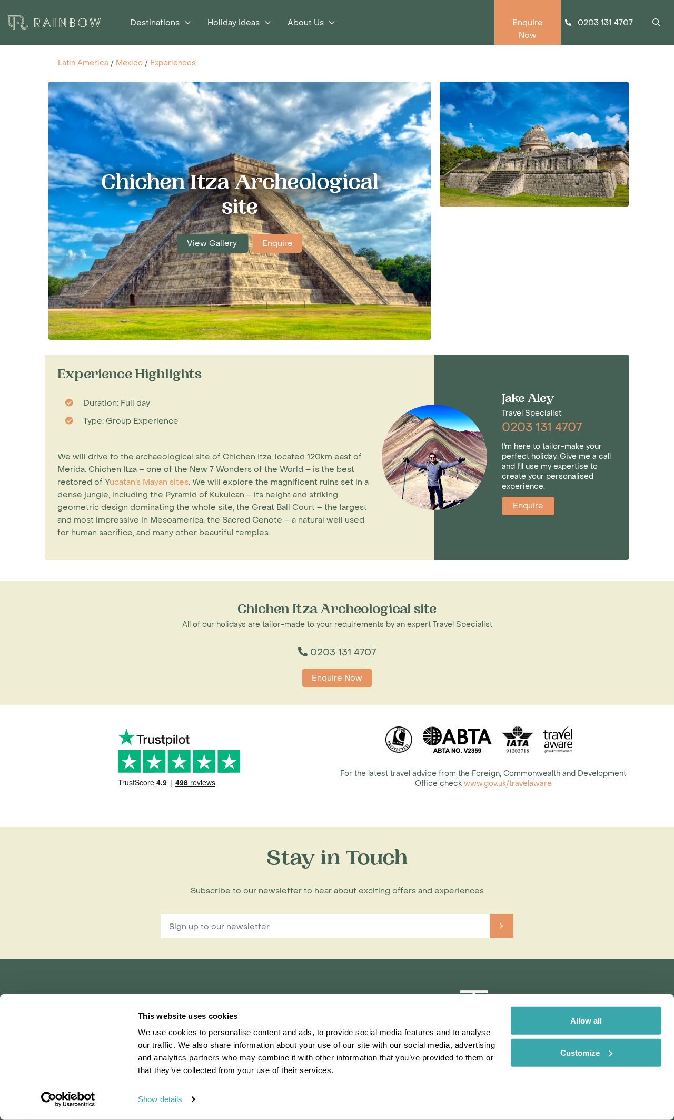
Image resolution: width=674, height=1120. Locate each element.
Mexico (129, 63)
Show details (160, 1099)
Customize (580, 1052)
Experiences (173, 63)
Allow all (586, 1020)
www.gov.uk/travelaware (508, 784)
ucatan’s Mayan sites (149, 482)
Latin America (83, 63)
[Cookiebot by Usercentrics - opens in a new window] (68, 1099)
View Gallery (213, 243)
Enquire (277, 243)
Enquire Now (337, 678)
